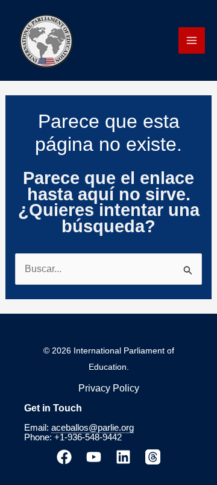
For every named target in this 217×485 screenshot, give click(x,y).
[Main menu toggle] (191, 40)
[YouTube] (93, 456)
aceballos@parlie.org (92, 428)
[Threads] (152, 456)
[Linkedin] (123, 456)
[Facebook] (64, 456)
